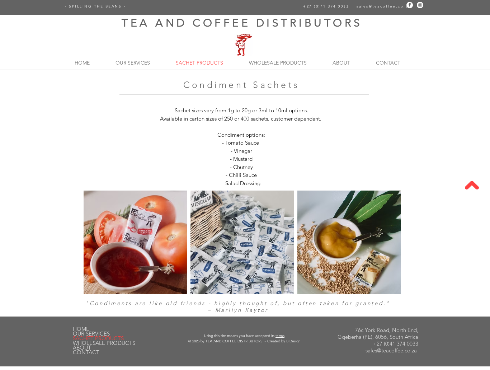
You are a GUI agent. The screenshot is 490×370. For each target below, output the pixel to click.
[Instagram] (420, 5)
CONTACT (86, 352)
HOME (81, 329)
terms (279, 335)
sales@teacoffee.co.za (384, 6)
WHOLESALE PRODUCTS (104, 343)
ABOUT (82, 347)
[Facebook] (409, 5)
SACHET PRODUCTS (98, 338)
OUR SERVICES (91, 333)
